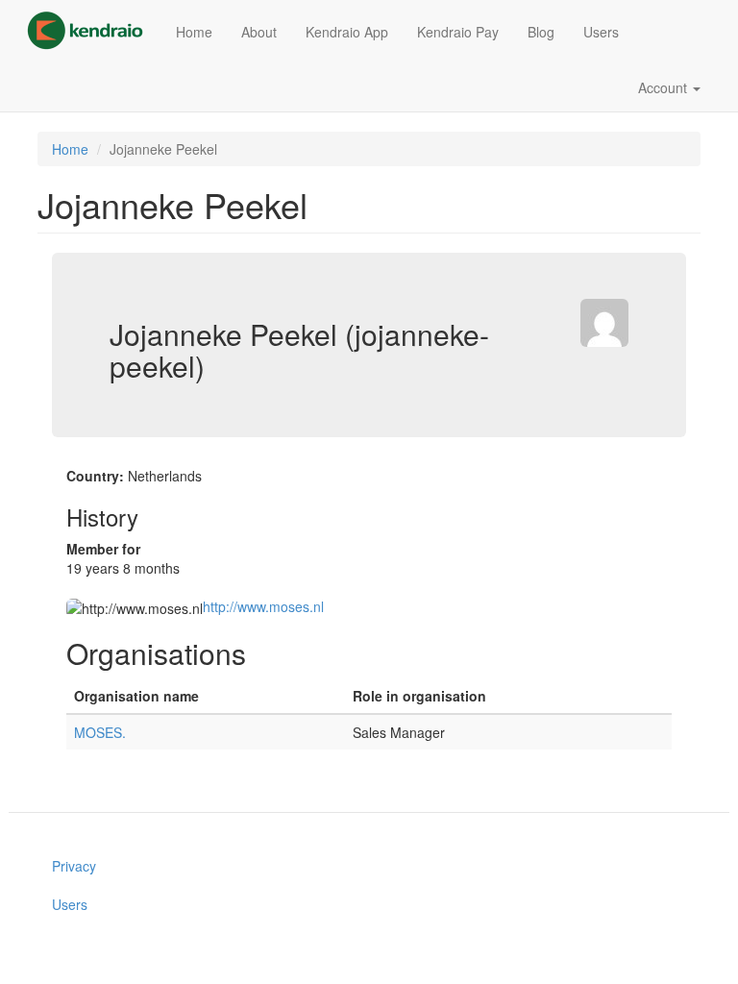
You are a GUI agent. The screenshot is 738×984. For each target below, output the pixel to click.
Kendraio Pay (458, 31)
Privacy (74, 865)
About (259, 31)
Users (601, 31)
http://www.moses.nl (263, 606)
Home (194, 31)
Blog (541, 31)
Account (664, 87)
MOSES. (100, 732)
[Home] (92, 31)
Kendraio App (347, 31)
